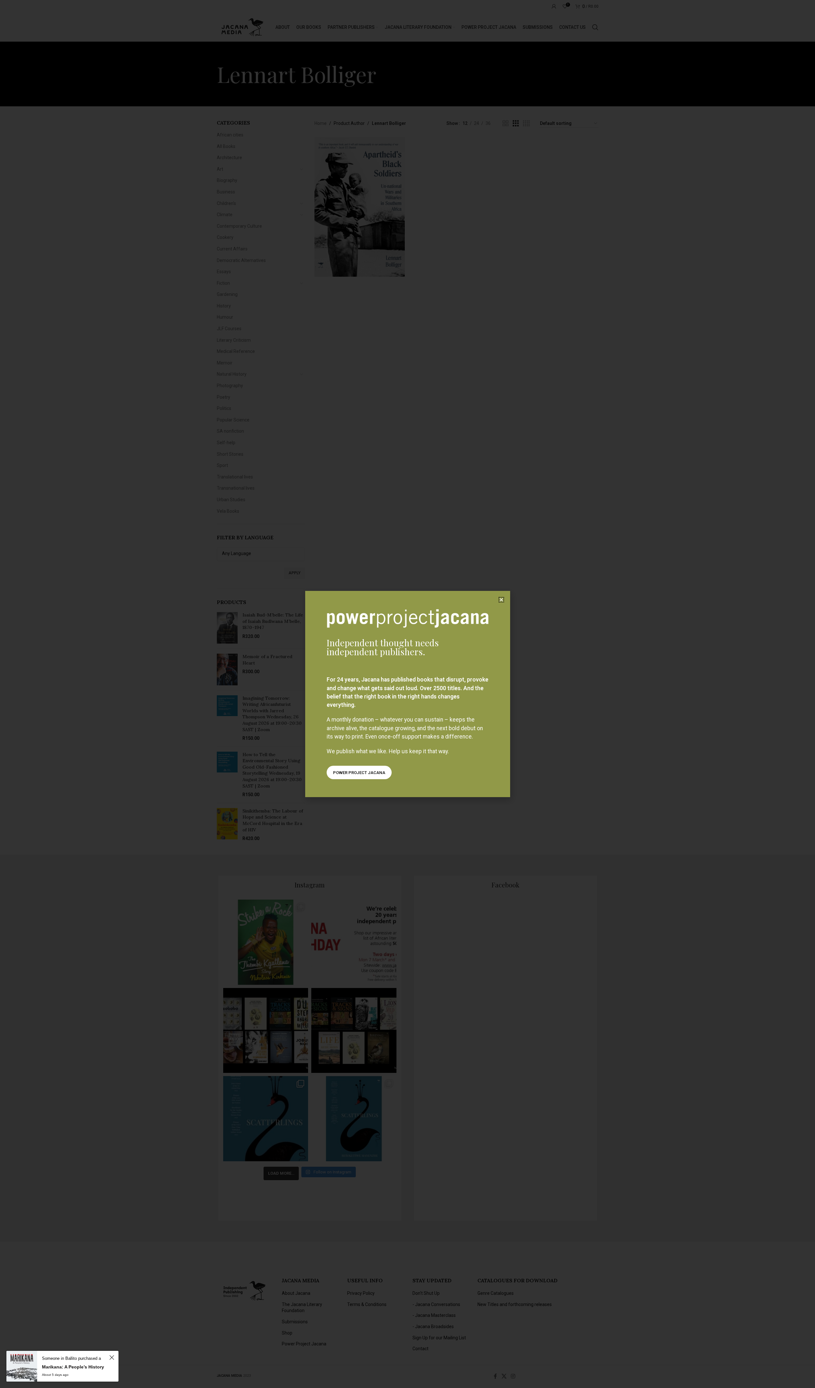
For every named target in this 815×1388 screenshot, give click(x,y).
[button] (501, 599)
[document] (407, 694)
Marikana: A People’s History (73, 1366)
